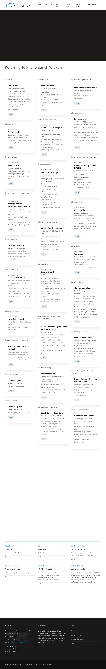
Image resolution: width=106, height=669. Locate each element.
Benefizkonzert (14, 165)
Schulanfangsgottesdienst (85, 87)
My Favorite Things (49, 172)
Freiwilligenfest (15, 132)
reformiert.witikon (79, 549)
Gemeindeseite (76, 635)
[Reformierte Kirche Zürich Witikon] (18, 5)
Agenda (73, 631)
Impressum (47, 664)
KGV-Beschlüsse (45, 569)
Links (73, 643)
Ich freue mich (80, 119)
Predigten (9, 549)
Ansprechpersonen (77, 639)
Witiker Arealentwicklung (52, 228)
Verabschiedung (48, 373)
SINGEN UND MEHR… (17, 277)
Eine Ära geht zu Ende (83, 337)
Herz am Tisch (80, 210)
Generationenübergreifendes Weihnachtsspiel (54, 327)
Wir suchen (13, 85)
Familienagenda (15, 380)
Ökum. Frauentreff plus (51, 127)
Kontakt (37, 664)
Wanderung (79, 254)
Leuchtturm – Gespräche (52, 413)
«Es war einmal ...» (82, 288)
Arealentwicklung (12, 569)
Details (7, 556)
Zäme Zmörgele (78, 569)
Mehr (77, 103)
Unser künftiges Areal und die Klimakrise (85, 380)
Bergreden (42, 549)
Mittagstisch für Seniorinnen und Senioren (19, 205)
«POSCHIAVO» (47, 85)
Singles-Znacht (47, 272)
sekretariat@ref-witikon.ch (19, 642)
